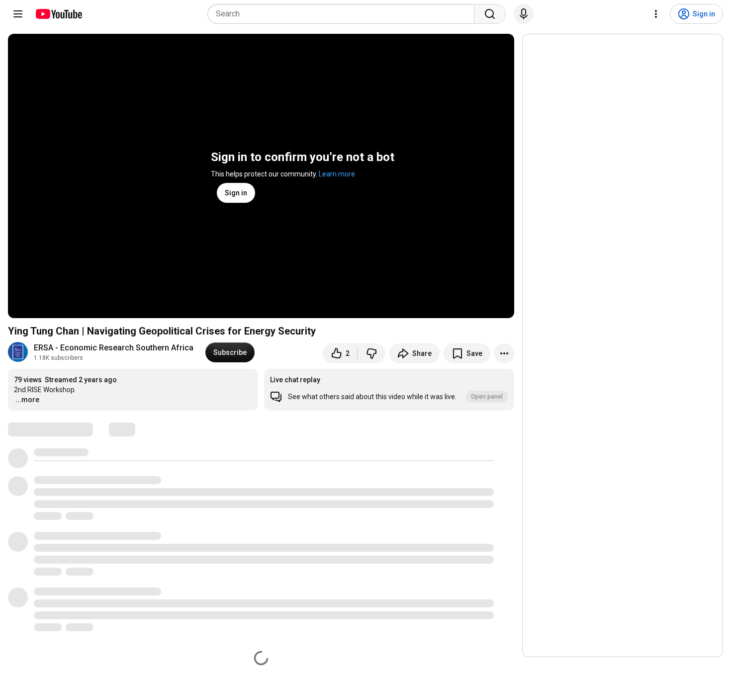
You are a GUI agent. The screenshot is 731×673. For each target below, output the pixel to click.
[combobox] (344, 14)
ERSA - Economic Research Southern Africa (113, 347)
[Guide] (18, 14)
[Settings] (656, 14)
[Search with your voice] (524, 14)
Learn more (337, 174)
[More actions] (504, 353)
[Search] (490, 14)
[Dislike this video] (371, 353)
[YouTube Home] (58, 14)
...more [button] (27, 400)
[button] (389, 390)
